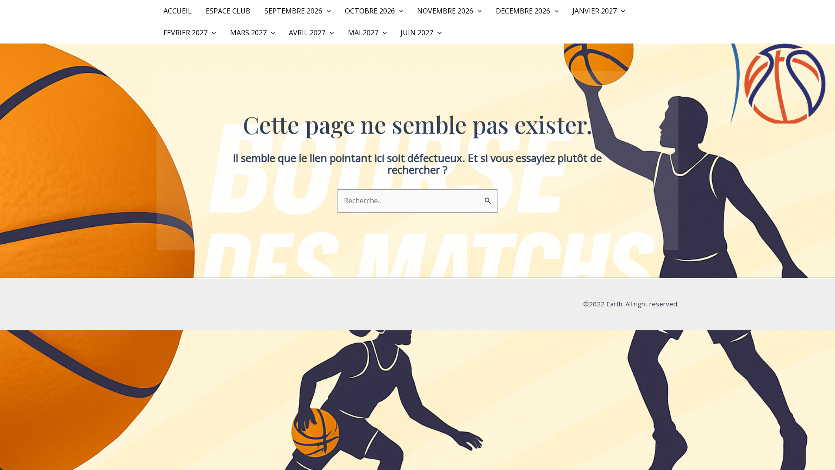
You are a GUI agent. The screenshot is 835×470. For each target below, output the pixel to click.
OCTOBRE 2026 (370, 11)
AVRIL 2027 (307, 32)
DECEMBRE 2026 (523, 11)
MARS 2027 (248, 32)
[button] (326, 11)
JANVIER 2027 (594, 11)
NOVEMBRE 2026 (445, 11)
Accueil (178, 11)
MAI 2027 (363, 32)
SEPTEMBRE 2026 (293, 11)
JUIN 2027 (417, 32)
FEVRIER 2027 (185, 32)
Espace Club (228, 11)
